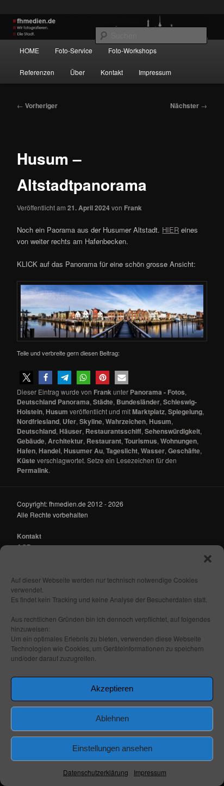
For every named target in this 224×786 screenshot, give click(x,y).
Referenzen (37, 72)
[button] (207, 558)
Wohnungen (178, 441)
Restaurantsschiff (113, 431)
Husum (57, 411)
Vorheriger (37, 105)
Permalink (32, 470)
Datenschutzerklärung (95, 772)
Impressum (150, 772)
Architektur (65, 441)
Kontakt (112, 72)
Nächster (188, 105)
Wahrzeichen (125, 421)
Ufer (69, 421)
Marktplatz (148, 411)
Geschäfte (184, 451)
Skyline (90, 421)
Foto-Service (73, 50)
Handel (49, 451)
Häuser (70, 431)
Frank (133, 208)
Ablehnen (112, 718)
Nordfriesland (38, 421)
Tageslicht (122, 451)
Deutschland (36, 431)
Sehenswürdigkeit (172, 431)
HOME (29, 50)
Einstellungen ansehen (112, 748)
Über (77, 72)
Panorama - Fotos (157, 392)
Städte (103, 402)
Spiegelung (185, 411)
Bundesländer (138, 402)
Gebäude (31, 441)
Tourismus (141, 441)
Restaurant (103, 441)
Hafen (26, 451)
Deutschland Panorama (53, 402)
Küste (26, 460)
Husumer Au (83, 451)
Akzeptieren (112, 688)
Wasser (153, 451)
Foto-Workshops (132, 50)
